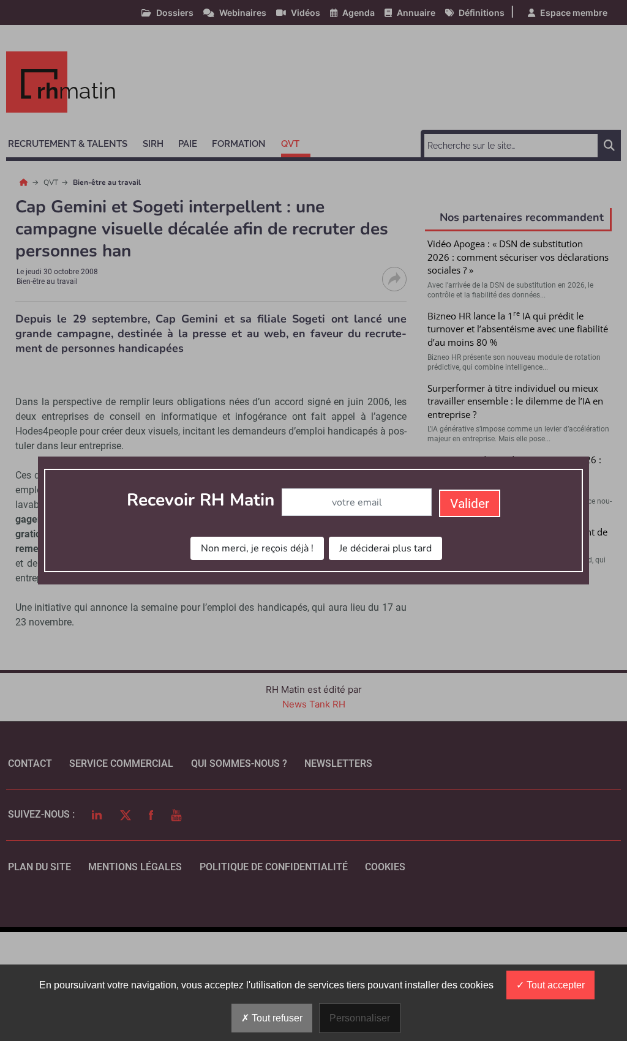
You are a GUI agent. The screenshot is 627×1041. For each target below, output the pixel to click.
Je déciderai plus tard (385, 548)
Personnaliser (359, 1018)
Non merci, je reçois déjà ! (257, 548)
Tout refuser (275, 1018)
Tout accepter (554, 985)
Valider (469, 503)
